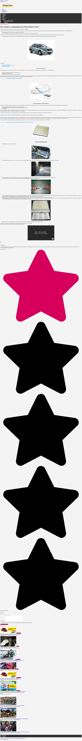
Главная (3, 13)
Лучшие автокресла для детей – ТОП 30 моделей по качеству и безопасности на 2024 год (14, 731)
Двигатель (4, 14)
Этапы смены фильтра (5, 66)
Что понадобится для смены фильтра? (8, 65)
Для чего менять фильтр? (6, 64)
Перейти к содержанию (4, 0)
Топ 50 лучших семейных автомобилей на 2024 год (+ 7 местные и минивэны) (13, 691)
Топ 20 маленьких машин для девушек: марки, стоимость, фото (10, 678)
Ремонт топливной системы (8, 21)
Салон (3, 17)
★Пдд (3, 9)
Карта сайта (4, 735)
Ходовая (3, 16)
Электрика (4, 15)
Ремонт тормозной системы (8, 20)
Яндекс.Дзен (6, 739)
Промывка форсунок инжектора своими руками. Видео (9, 669)
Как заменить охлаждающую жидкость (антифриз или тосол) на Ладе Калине (20, 122)
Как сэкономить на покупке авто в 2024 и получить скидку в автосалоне (12, 660)
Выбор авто (4, 18)
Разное (3, 19)
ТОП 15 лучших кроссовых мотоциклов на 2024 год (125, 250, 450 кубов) (12, 705)
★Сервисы (4, 10)
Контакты (3, 736)
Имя (1, 612)
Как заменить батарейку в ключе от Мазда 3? (14, 78)
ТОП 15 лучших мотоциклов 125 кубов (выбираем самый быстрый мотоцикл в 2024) (14, 718)
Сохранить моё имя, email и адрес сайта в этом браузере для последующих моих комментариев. (17, 622)
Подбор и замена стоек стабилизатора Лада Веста (8, 647)
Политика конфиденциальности (20, 738)
